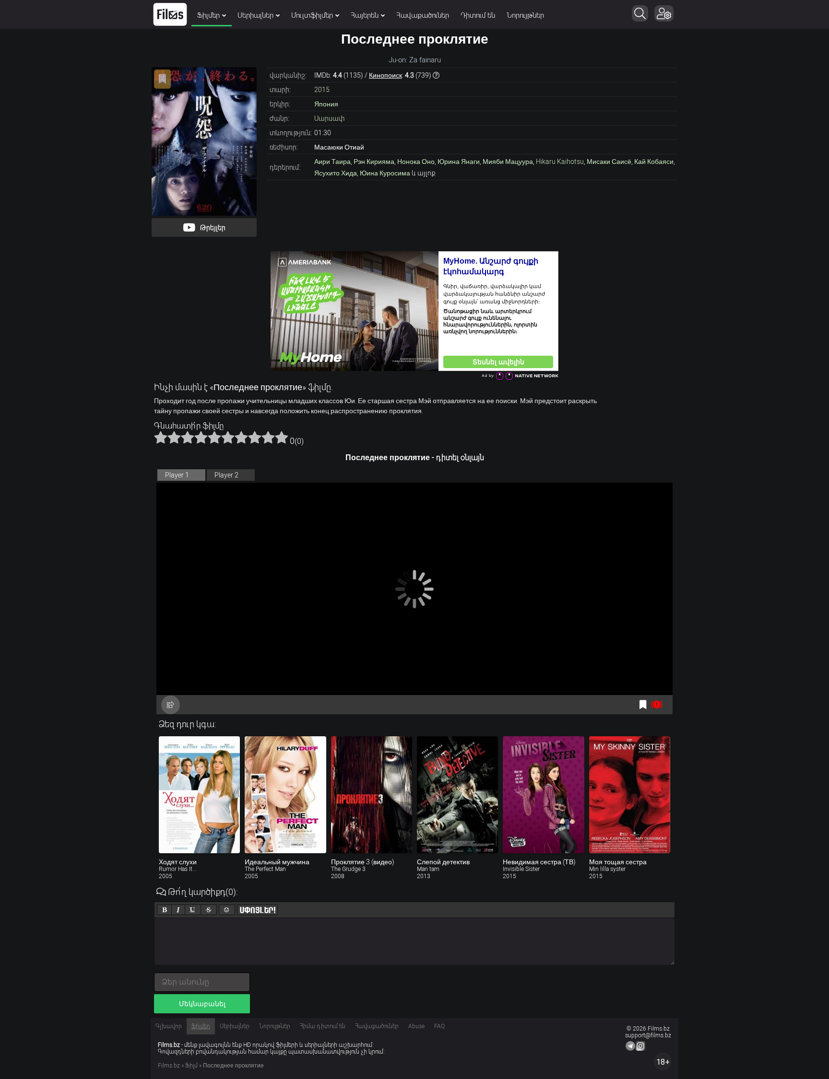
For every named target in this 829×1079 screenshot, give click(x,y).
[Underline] (193, 910)
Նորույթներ (525, 15)
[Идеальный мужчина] (285, 794)
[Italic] (178, 910)
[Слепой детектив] (457, 794)
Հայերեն (365, 15)
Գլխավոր (168, 1026)
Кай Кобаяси (654, 161)
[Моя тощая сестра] (629, 794)
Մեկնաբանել (202, 1004)
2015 (322, 89)
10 (281, 437)
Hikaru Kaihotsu (560, 161)
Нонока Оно (416, 161)
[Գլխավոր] (170, 14)
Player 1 (177, 475)
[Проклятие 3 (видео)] (371, 794)
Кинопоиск (385, 75)
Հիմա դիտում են (322, 1026)
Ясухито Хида (335, 173)
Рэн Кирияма (374, 161)
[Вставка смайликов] (227, 910)
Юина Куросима (385, 173)
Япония (326, 104)
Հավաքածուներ (422, 15)
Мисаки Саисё (609, 161)
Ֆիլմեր (208, 15)
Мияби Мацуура (508, 161)
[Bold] (164, 910)
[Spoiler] (257, 910)
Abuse (416, 1026)
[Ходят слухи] (199, 794)
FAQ (439, 1026)
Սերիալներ (255, 15)
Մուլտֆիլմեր (312, 15)
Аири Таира (332, 161)
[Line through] (209, 910)
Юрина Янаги (459, 161)
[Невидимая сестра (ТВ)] (543, 794)
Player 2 (226, 475)
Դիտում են (478, 15)
